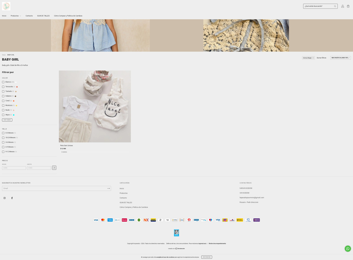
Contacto (29, 16)
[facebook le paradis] (12, 198)
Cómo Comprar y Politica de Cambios (68, 16)
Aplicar (54, 168)
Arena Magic (307, 58)
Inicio (4, 16)
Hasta (29, 164)
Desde (4, 164)
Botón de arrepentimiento (217, 243)
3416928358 (244, 193)
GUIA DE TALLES (43, 16)
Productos (15, 16)
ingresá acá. (202, 243)
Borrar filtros (321, 58)
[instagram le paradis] (4, 198)
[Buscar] (335, 6)
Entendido (207, 257)
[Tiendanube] (176, 249)
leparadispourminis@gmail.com (252, 198)
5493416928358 (246, 188)
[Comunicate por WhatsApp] (348, 249)
